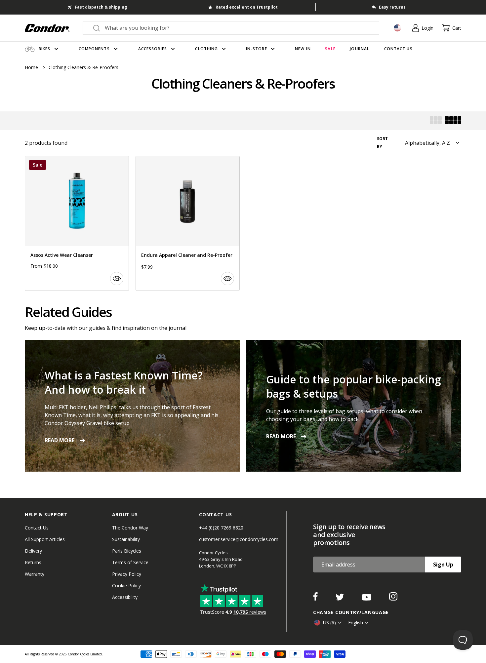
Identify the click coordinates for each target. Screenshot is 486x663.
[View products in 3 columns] (436, 120)
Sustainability (126, 539)
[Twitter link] (340, 598)
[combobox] (237, 27)
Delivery (33, 551)
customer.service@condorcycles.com (238, 539)
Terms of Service (130, 562)
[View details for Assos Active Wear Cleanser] (77, 223)
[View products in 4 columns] (453, 120)
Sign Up (443, 564)
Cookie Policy (126, 585)
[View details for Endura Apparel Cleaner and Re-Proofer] (187, 223)
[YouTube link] (367, 598)
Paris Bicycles (126, 551)
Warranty (34, 574)
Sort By (382, 142)
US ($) (329, 622)
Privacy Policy (126, 574)
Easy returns (392, 7)
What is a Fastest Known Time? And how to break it (124, 382)
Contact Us (37, 528)
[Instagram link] (393, 598)
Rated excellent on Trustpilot (247, 7)
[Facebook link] (316, 598)
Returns (33, 562)
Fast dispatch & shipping (101, 7)
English (355, 622)
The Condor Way (130, 528)
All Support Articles (45, 539)
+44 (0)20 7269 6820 (221, 528)
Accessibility (125, 597)
